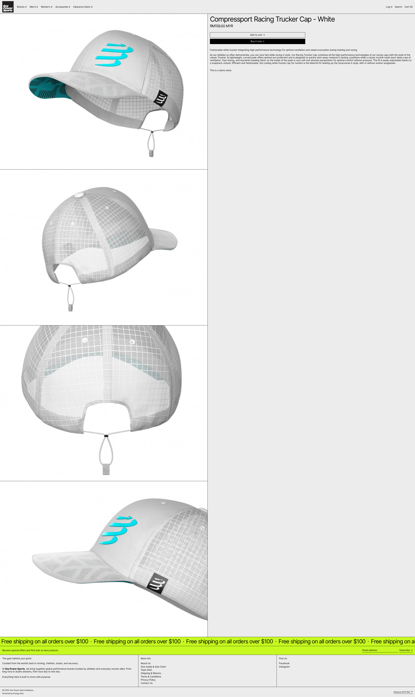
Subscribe (404, 650)
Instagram (284, 666)
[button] (398, 7)
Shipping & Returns (151, 673)
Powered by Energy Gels (13, 693)
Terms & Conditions (151, 676)
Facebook (284, 663)
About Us (145, 663)
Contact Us (147, 683)
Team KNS (146, 669)
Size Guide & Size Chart (153, 666)
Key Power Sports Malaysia (21, 690)
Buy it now (256, 41)
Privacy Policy (148, 679)
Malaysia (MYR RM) (402, 692)
